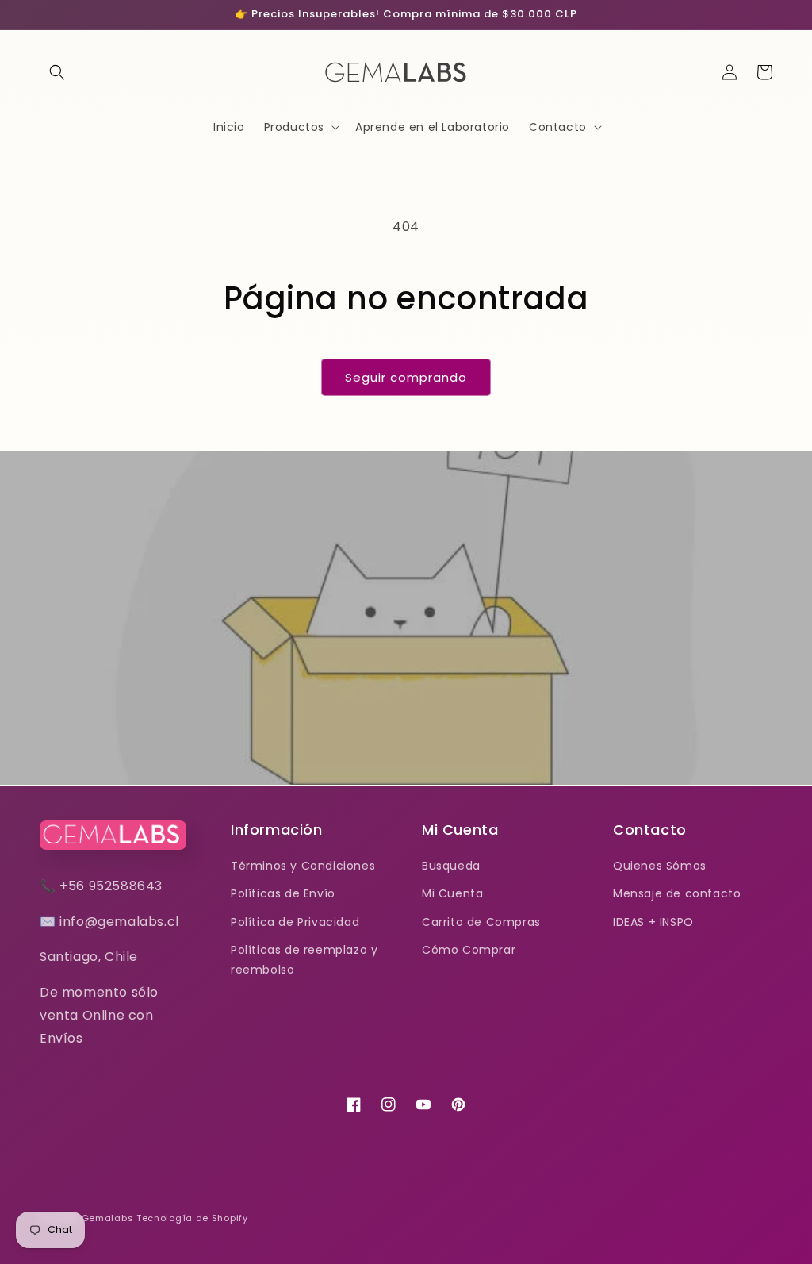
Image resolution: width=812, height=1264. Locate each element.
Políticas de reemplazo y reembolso (304, 960)
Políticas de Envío (283, 893)
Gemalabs (108, 1218)
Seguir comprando (406, 377)
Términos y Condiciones (303, 866)
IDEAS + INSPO (653, 922)
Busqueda (451, 866)
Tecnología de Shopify (192, 1218)
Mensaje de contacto (677, 893)
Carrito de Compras (481, 922)
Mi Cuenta (452, 893)
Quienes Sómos (660, 866)
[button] (57, 72)
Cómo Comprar (468, 950)
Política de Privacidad (295, 922)
